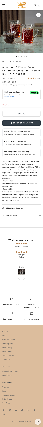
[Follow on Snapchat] (34, 410)
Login (4, 391)
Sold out (21, 114)
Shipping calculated (17, 85)
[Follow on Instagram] (10, 410)
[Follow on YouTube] (16, 410)
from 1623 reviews (21, 246)
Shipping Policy (7, 343)
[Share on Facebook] (10, 62)
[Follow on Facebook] (3, 410)
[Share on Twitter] (14, 62)
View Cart (5, 387)
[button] (19, 278)
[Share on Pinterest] (17, 62)
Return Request (7, 399)
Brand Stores (6, 375)
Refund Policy (7, 347)
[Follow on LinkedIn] (28, 410)
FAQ (3, 336)
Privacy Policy (7, 351)
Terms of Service (8, 355)
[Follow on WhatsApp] (3, 414)
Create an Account (8, 395)
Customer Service (8, 340)
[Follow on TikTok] (22, 410)
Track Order (6, 359)
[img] (21, 243)
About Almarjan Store (10, 371)
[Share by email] (20, 62)
